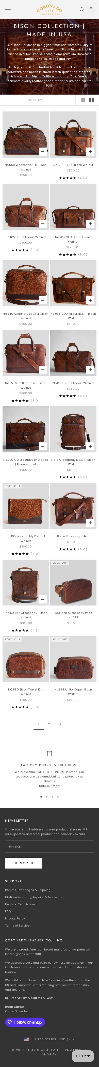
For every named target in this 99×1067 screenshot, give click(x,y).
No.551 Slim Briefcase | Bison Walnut (25, 385)
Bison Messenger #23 (73, 536)
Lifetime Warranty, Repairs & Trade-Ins (33, 897)
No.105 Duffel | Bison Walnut (26, 237)
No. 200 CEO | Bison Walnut (73, 165)
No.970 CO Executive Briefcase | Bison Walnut (25, 462)
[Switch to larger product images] (83, 100)
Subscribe (23, 863)
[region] (49, 769)
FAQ (8, 911)
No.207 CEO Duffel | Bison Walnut (73, 239)
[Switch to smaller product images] (91, 100)
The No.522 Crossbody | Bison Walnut (25, 615)
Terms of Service (17, 926)
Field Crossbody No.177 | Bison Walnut (73, 462)
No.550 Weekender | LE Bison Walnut (26, 167)
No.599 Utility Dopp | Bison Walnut (73, 691)
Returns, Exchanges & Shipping (28, 890)
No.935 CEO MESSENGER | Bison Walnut (73, 316)
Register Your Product (21, 904)
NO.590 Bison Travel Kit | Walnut (26, 691)
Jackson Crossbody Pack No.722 (73, 615)
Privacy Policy (15, 918)
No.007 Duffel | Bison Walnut (73, 383)
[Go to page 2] (60, 724)
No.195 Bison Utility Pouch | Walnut (26, 538)
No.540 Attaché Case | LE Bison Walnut (25, 316)
